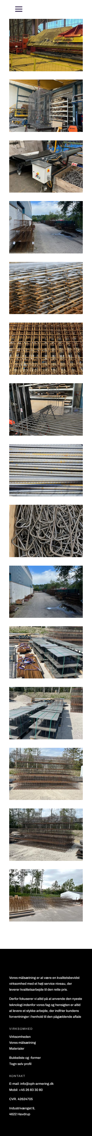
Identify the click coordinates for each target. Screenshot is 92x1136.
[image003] (46, 434)
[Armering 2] (46, 556)
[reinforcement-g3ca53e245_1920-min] (46, 373)
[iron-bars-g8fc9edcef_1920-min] (46, 495)
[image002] (46, 130)
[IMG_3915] (46, 738)
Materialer (16, 1048)
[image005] (46, 616)
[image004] (46, 252)
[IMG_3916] (46, 798)
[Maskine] (46, 70)
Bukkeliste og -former (25, 1058)
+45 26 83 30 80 (31, 1090)
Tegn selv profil (20, 1064)
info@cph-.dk (37, 1084)
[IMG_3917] (46, 859)
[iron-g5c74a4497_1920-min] (46, 313)
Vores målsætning (22, 1042)
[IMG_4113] (46, 920)
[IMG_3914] (46, 677)
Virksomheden (20, 1037)
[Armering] (46, 191)
